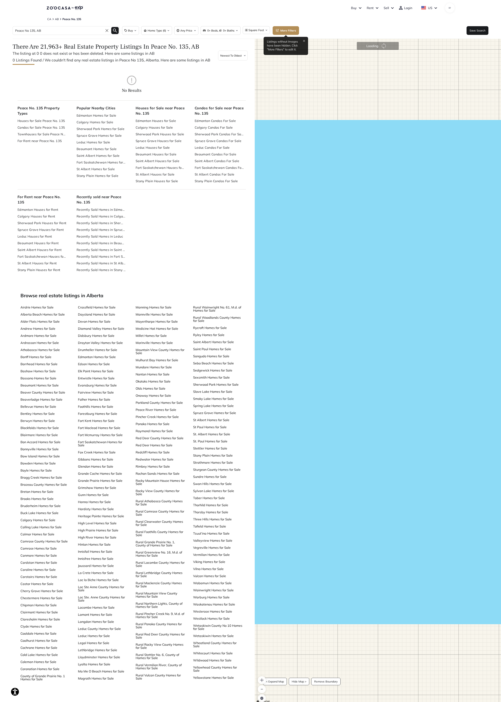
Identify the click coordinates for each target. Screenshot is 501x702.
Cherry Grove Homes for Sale (41, 591)
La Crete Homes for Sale (96, 573)
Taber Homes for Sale (209, 498)
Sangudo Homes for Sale (211, 356)
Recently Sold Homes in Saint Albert (101, 250)
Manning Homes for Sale (153, 307)
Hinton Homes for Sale (94, 544)
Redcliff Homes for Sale (153, 452)
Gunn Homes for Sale (93, 495)
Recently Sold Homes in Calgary (101, 216)
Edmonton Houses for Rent (38, 210)
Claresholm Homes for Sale (40, 619)
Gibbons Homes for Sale (95, 459)
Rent (370, 8)
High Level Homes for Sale (97, 523)
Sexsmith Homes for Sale (211, 377)
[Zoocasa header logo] (64, 8)
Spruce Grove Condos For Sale (218, 141)
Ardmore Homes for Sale (38, 336)
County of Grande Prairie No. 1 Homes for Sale (42, 677)
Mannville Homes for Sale (154, 314)
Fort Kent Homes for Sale (96, 421)
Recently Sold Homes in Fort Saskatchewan (101, 256)
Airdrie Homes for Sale (37, 307)
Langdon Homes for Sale (96, 622)
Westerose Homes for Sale (212, 611)
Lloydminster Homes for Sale (99, 657)
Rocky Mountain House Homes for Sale (160, 482)
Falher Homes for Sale (94, 399)
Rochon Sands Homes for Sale (158, 473)
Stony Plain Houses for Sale (157, 181)
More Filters (288, 30)
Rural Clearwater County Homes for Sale (159, 523)
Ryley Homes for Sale (208, 335)
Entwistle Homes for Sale (96, 378)
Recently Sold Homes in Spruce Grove (101, 230)
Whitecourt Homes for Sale (213, 653)
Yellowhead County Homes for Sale (215, 668)
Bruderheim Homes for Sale (40, 506)
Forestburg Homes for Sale (97, 414)
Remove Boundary (326, 681)
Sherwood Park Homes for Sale (100, 129)
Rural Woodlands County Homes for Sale (217, 319)
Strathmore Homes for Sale (213, 462)
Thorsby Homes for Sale (210, 512)
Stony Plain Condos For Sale (216, 181)
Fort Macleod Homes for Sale (99, 428)
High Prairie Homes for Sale (98, 530)
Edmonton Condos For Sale (215, 121)
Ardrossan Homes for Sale (39, 343)
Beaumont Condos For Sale (215, 154)
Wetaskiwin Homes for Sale (213, 636)
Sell (386, 8)
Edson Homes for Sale (94, 364)
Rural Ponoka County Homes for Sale (159, 625)
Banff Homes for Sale (35, 357)
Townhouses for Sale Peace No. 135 (42, 134)
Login (408, 8)
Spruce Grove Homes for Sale (99, 135)
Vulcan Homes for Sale (209, 576)
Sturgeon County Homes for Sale (217, 470)
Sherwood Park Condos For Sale (219, 134)
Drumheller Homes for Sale (97, 350)
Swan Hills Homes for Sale (212, 484)
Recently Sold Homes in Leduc (100, 236)
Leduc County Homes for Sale (99, 629)
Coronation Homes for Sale (39, 669)
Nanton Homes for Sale (152, 374)
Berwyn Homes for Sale (37, 421)
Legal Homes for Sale (93, 643)
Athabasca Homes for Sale (40, 350)
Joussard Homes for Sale (96, 566)
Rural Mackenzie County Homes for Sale (159, 584)
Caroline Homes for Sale (38, 570)
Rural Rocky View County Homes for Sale (159, 646)
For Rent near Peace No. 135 (40, 141)
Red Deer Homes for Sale (154, 445)
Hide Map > (299, 681)
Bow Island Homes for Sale (40, 456)
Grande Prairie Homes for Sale (100, 481)
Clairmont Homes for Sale (39, 612)
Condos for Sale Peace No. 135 (41, 127)
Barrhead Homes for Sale (38, 364)
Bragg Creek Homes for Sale (41, 477)
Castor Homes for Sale (36, 584)
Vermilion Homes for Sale (211, 555)
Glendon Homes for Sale (95, 466)
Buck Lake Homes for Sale (39, 513)
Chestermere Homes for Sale (41, 598)
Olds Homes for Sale (150, 388)
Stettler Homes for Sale (210, 448)
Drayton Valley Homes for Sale (100, 343)
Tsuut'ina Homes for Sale (211, 533)
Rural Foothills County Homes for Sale (159, 533)
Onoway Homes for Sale (153, 395)
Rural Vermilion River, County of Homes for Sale (159, 666)
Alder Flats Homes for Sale (40, 321)
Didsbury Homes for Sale (96, 336)
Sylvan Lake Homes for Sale (213, 491)
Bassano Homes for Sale (38, 378)
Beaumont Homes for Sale (97, 149)
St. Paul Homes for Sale (210, 441)
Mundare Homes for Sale (154, 367)
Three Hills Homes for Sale (212, 519)
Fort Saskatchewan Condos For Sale (219, 168)
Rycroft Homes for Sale (210, 328)
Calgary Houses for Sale (154, 127)
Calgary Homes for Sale (95, 122)
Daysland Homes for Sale (96, 314)
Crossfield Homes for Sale (97, 307)
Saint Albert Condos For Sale (217, 161)
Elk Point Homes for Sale (95, 371)
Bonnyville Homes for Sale (39, 449)
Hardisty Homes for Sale (96, 509)
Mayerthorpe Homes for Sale (157, 321)
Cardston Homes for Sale (38, 563)
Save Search (477, 30)
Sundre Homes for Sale (210, 477)
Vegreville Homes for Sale (212, 548)
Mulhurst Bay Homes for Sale (157, 360)
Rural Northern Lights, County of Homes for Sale (159, 605)
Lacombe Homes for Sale (96, 607)
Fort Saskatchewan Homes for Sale (101, 162)
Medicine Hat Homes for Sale (157, 329)
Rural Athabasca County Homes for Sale (159, 502)
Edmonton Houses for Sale (156, 121)
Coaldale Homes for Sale (38, 633)
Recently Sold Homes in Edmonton (101, 210)
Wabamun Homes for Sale (212, 583)
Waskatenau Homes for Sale (214, 604)
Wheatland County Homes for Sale (215, 644)
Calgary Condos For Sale (214, 127)
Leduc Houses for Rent (35, 236)
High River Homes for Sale (97, 537)
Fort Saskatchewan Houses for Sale (160, 168)
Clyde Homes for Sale (36, 626)
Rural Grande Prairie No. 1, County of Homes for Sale (155, 543)
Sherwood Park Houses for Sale (160, 134)
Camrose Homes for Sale (38, 548)
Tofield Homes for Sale (209, 526)
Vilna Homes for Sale (208, 569)
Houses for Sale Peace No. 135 (41, 121)
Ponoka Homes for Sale (152, 424)
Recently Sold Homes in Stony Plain (101, 270)
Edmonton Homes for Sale (96, 115)
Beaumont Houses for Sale (156, 154)
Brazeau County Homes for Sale (43, 485)
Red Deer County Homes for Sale (159, 438)
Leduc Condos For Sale (212, 148)
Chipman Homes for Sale (38, 605)
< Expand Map (275, 681)
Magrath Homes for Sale (96, 678)
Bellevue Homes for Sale (38, 407)
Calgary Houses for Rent (36, 216)
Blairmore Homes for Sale (39, 435)
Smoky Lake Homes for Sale (213, 399)
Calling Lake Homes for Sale (41, 527)
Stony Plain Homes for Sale (97, 176)
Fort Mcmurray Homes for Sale (100, 435)
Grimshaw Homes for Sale (97, 488)
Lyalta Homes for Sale (94, 664)
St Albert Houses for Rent (37, 263)
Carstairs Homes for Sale (38, 577)
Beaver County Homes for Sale (42, 392)
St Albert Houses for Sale (155, 174)
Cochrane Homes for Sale (38, 648)
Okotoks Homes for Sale (153, 381)
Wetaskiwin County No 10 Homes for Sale (217, 627)
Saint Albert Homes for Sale (98, 156)
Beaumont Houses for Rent (38, 243)
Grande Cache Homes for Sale (100, 473)
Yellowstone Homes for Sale (213, 678)
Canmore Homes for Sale (38, 555)
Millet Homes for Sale (151, 336)
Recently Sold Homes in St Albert (101, 263)
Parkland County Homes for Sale (159, 403)
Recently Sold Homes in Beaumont (101, 243)
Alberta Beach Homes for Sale (42, 314)
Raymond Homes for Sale (154, 431)
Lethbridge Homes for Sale (97, 650)
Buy (354, 8)
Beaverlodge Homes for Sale (41, 399)
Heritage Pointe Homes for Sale (101, 516)
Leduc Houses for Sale (153, 148)
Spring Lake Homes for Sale (213, 406)
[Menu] (449, 7)
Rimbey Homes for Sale (153, 466)
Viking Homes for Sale (209, 562)
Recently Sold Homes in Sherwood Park (101, 223)
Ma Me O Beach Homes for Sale (101, 671)
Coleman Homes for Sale (38, 662)
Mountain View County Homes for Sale (160, 351)
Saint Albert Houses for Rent (40, 250)
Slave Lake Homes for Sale (212, 392)
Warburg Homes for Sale (211, 597)
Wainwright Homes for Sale (213, 590)
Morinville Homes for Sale (154, 343)
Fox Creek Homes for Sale (97, 452)
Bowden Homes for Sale (38, 463)
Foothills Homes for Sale (95, 407)
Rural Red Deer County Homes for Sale (160, 635)
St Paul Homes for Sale (210, 427)
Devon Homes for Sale (94, 321)
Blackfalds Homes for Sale (39, 428)
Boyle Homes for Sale (36, 470)
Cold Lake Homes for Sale (39, 655)
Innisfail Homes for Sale (95, 551)
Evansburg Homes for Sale (97, 385)
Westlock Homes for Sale (211, 618)
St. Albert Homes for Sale (211, 434)
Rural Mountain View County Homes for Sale (156, 594)
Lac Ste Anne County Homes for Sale (101, 588)
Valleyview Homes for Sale (212, 540)
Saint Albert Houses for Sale (157, 161)
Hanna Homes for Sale (94, 502)
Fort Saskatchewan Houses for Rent (42, 256)
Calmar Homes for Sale (37, 534)
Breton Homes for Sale (36, 492)
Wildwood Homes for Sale (212, 660)
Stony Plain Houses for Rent (39, 270)
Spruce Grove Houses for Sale (159, 141)
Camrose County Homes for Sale (44, 541)
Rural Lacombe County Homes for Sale (160, 564)
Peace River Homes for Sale (156, 410)
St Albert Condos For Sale (214, 174)
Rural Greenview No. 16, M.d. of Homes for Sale (159, 553)
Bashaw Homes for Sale (38, 371)
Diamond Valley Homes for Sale (101, 329)
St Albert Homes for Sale (96, 169)
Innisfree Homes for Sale (95, 559)
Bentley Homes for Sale (37, 414)
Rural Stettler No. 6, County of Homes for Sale (157, 656)
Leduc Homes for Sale (93, 142)
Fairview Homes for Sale (96, 392)
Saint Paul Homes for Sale (212, 349)
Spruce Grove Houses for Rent (41, 230)
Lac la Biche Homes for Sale (98, 580)
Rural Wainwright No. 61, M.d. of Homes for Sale (217, 308)
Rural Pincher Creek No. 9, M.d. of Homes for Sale (160, 615)
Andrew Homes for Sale (37, 329)
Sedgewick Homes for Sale (212, 370)
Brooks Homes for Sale (37, 499)
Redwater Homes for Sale (154, 459)
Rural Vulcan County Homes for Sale (158, 676)
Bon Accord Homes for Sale (40, 442)
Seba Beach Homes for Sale (213, 363)
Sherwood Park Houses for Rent (42, 223)
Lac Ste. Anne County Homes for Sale (101, 598)
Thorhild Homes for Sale (210, 505)
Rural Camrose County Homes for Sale (160, 512)
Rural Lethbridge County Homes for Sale (159, 574)
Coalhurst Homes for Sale (38, 641)
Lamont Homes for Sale (95, 615)
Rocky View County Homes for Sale (158, 492)
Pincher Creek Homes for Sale (157, 417)
